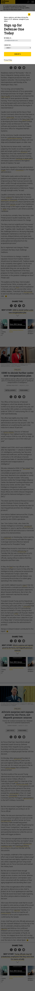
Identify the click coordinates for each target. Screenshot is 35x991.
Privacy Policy (8, 60)
